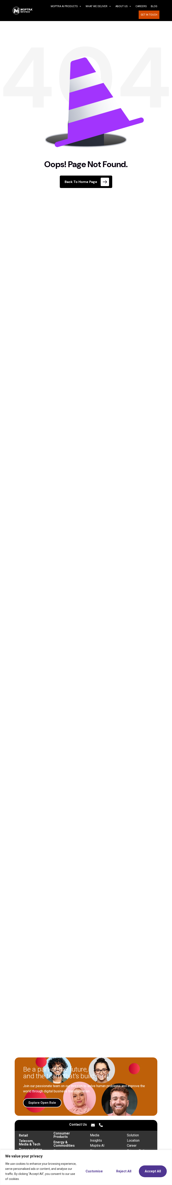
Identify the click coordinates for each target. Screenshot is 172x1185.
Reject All (123, 1171)
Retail (23, 1135)
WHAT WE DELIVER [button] (96, 6)
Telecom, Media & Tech (29, 1142)
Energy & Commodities (64, 1144)
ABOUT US (121, 6)
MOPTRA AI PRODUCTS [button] (64, 6)
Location (133, 1140)
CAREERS (141, 6)
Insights (96, 1140)
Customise (94, 1171)
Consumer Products (61, 1135)
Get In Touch (149, 14)
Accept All (153, 1171)
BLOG (154, 6)
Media (94, 1135)
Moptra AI (97, 1146)
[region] (86, 1167)
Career (132, 1146)
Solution (133, 1135)
